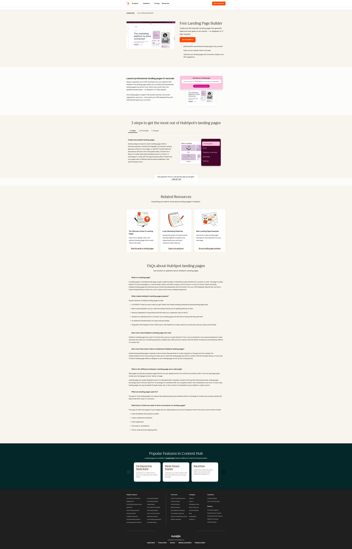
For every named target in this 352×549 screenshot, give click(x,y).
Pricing (156, 3)
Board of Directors (194, 507)
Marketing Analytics (152, 516)
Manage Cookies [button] (200, 542)
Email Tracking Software (132, 510)
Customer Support (212, 498)
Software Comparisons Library (179, 516)
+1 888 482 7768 (176, 179)
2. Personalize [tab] (144, 131)
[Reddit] (186, 530)
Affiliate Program (212, 522)
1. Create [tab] (133, 131)
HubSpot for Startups (213, 519)
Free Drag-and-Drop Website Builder (144, 467)
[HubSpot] (127, 3)
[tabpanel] (176, 152)
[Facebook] (160, 530)
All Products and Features (133, 498)
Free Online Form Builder (153, 507)
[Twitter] (176, 530)
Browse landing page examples (210, 248)
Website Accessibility (185, 542)
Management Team (194, 504)
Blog (190, 513)
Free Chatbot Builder (152, 510)
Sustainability (192, 516)
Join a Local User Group (213, 501)
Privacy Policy (162, 542)
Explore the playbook (176, 248)
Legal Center (151, 542)
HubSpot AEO (130, 501)
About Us (191, 498)
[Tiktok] (192, 530)
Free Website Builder (152, 501)
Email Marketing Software (133, 519)
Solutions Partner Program (214, 513)
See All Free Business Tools (178, 498)
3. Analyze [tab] (155, 131)
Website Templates (176, 519)
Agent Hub (129, 507)
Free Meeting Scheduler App (134, 504)
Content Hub (130, 13)
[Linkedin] (181, 530)
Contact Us (192, 519)
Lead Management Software (134, 522)
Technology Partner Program (214, 516)
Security (172, 542)
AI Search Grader (175, 501)
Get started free (219, 3)
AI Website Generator (132, 516)
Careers (191, 501)
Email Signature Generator (178, 510)
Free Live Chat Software (153, 513)
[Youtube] (170, 530)
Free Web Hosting (151, 522)
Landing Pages (151, 504)
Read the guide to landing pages (142, 248)
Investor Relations (194, 510)
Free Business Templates (177, 513)
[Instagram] (165, 530)
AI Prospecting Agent (152, 498)
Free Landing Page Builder (154, 519)
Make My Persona (175, 507)
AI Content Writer (131, 513)
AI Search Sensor (175, 504)
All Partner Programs (212, 510)
